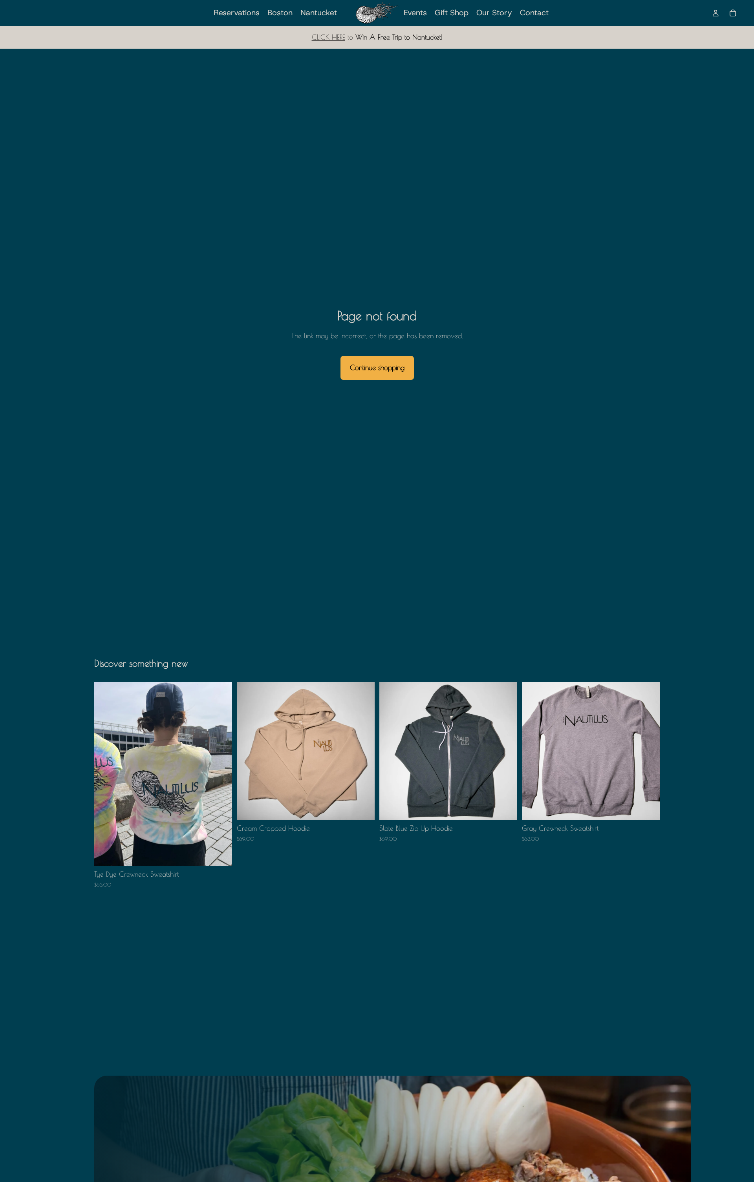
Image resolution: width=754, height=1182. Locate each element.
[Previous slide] (248, 751)
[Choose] (220, 854)
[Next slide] (363, 751)
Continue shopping (377, 367)
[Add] (648, 808)
